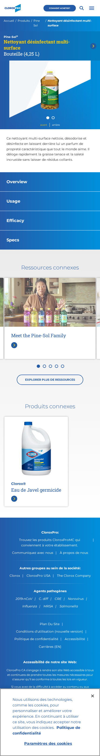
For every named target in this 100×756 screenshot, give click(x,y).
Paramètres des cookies (48, 743)
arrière (56, 124)
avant (43, 124)
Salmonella (69, 606)
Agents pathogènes (50, 591)
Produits (24, 20)
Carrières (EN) (50, 647)
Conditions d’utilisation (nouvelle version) (49, 631)
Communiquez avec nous (32, 553)
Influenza (29, 606)
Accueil (9, 20)
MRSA (48, 606)
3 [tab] (50, 366)
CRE (58, 599)
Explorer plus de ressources (50, 379)
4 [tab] (56, 366)
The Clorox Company (74, 575)
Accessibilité (75, 639)
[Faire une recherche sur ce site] (82, 8)
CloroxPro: (50, 532)
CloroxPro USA (38, 575)
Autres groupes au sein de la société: (50, 568)
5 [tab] (62, 366)
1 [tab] (47, 117)
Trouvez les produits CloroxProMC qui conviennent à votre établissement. (49, 542)
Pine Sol (36, 23)
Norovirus (76, 599)
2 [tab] (53, 117)
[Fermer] (92, 696)
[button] (91, 8)
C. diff (43, 599)
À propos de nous (74, 553)
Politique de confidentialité (36, 639)
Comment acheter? (59, 8)
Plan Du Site (50, 624)
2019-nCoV (24, 599)
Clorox (15, 575)
